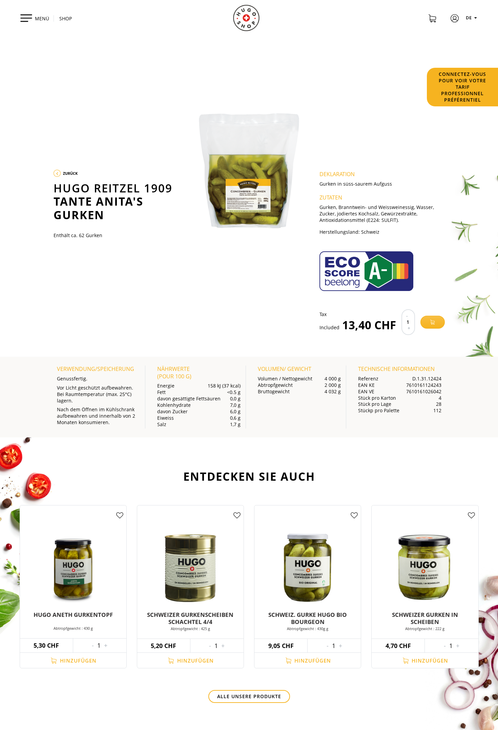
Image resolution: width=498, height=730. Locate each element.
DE (469, 18)
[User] (454, 19)
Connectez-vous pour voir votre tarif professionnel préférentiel (462, 87)
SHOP (65, 18)
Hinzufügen (77, 660)
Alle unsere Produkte (249, 696)
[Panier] (432, 19)
